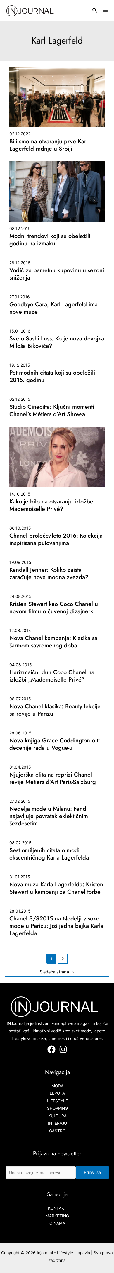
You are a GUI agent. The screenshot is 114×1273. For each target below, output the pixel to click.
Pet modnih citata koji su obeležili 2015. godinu (52, 376)
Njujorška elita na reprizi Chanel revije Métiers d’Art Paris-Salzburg (52, 778)
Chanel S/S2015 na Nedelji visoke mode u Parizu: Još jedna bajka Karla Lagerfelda (56, 926)
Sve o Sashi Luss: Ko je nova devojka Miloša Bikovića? (56, 342)
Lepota (57, 1093)
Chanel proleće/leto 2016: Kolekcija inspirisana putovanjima (56, 539)
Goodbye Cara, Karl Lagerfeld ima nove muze (53, 308)
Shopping (57, 1108)
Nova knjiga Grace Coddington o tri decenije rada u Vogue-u (55, 744)
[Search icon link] (95, 11)
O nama (57, 1223)
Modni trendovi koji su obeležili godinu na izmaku (49, 240)
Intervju (57, 1123)
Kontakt (57, 1208)
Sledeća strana (57, 972)
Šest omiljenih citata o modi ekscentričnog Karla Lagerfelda (49, 854)
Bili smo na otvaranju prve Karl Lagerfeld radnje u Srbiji (48, 145)
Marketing (57, 1216)
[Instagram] (63, 1049)
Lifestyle (57, 1100)
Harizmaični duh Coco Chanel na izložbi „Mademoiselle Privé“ (51, 676)
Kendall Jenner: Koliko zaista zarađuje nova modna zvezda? (49, 573)
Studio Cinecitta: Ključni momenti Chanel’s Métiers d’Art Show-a (51, 410)
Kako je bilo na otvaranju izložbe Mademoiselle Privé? (51, 505)
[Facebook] (51, 1049)
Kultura (57, 1116)
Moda (57, 1085)
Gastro (57, 1131)
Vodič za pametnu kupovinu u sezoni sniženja (56, 274)
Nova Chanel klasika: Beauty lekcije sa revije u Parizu (55, 710)
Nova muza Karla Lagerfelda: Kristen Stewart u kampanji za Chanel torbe (56, 888)
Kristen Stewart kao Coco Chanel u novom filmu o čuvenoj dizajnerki (53, 608)
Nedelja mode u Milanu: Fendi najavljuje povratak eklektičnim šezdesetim (48, 816)
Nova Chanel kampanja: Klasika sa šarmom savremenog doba (53, 642)
